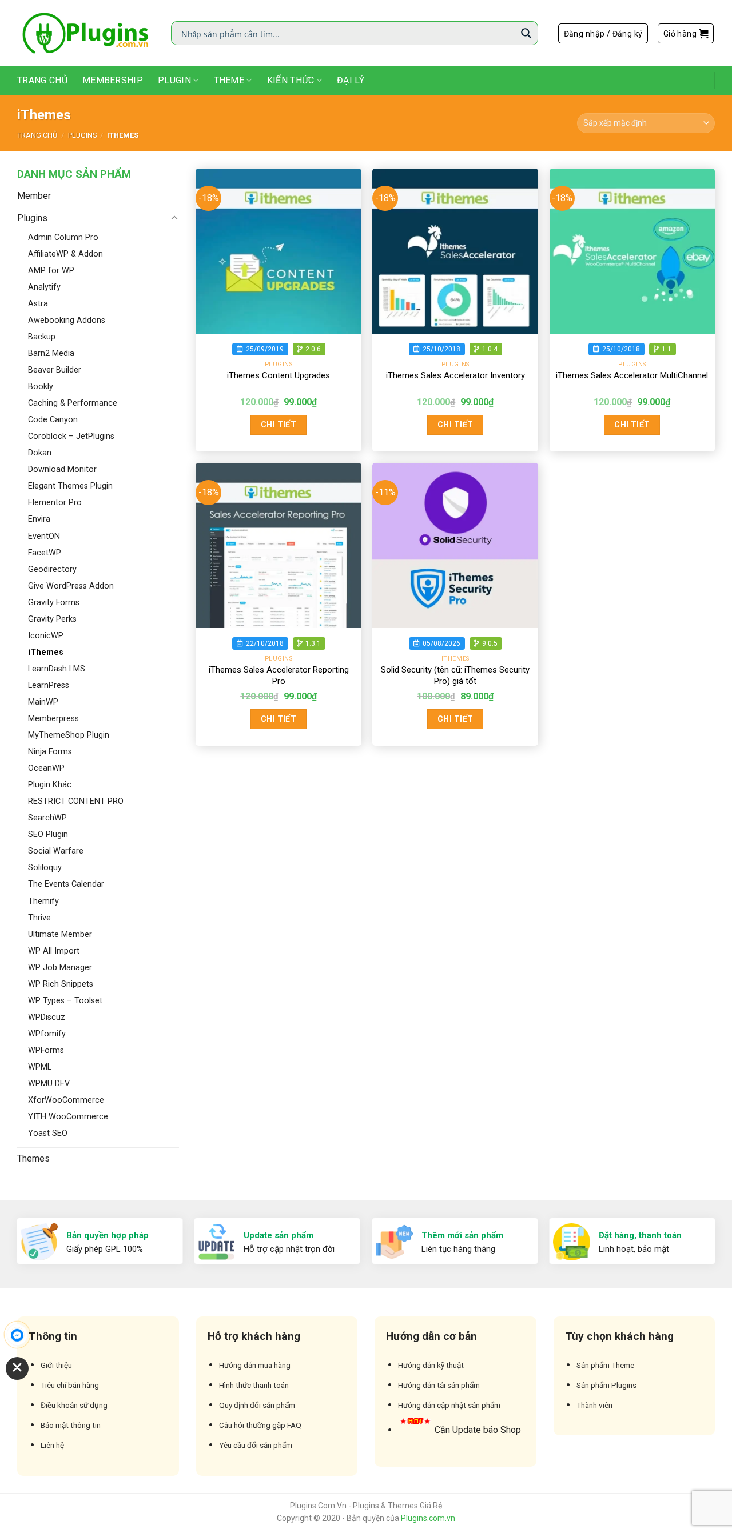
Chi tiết (278, 424)
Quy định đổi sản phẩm (257, 1405)
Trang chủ (37, 135)
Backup (41, 337)
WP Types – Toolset (65, 1001)
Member (34, 195)
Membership (112, 80)
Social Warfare (55, 851)
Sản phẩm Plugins (606, 1385)
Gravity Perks (52, 619)
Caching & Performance (72, 403)
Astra (38, 304)
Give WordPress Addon (71, 586)
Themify (43, 901)
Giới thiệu (56, 1365)
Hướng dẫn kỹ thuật (431, 1365)
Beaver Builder (54, 370)
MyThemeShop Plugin (68, 735)
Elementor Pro (55, 502)
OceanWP (46, 768)
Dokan (39, 453)
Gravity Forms (53, 602)
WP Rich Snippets (60, 984)
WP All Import (53, 951)
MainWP (43, 702)
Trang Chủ (42, 80)
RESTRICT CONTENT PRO (76, 801)
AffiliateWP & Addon (65, 254)
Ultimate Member (60, 934)
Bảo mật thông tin (71, 1425)
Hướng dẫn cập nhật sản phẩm (449, 1405)
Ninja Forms (50, 752)
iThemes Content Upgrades (278, 375)
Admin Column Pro (63, 237)
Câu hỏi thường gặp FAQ (260, 1425)
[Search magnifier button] (526, 33)
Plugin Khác (49, 785)
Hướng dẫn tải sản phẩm (439, 1385)
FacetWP (44, 553)
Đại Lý (350, 80)
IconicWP (45, 636)
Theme (229, 80)
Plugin (174, 80)
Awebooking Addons (66, 320)
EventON (44, 536)
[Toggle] (174, 218)
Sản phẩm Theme (605, 1365)
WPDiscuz (46, 1017)
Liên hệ (52, 1445)
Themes (33, 1158)
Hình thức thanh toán (254, 1385)
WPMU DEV (49, 1083)
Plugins (82, 135)
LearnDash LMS (56, 669)
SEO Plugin (48, 834)
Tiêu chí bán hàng (70, 1385)
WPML (39, 1067)
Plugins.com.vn (428, 1518)
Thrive (39, 918)
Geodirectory (52, 569)
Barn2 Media (51, 353)
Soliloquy (45, 867)
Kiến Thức (291, 80)
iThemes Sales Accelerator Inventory (455, 375)
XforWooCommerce (66, 1100)
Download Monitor (62, 469)
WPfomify (47, 1034)
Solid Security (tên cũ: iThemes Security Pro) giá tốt (455, 675)
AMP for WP (51, 270)
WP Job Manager (60, 967)
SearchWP (47, 818)
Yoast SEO (47, 1133)
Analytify (44, 287)
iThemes (45, 652)
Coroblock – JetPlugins (71, 436)
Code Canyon (53, 420)
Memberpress (53, 718)
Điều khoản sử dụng (74, 1405)
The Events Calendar (66, 884)
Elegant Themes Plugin (70, 486)
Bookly (40, 386)
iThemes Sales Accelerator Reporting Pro (279, 675)
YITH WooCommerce (68, 1117)
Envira (39, 519)
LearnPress (48, 685)
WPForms (46, 1050)
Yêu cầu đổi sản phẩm (255, 1445)
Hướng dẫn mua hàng (255, 1365)
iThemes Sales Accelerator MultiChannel (632, 375)
